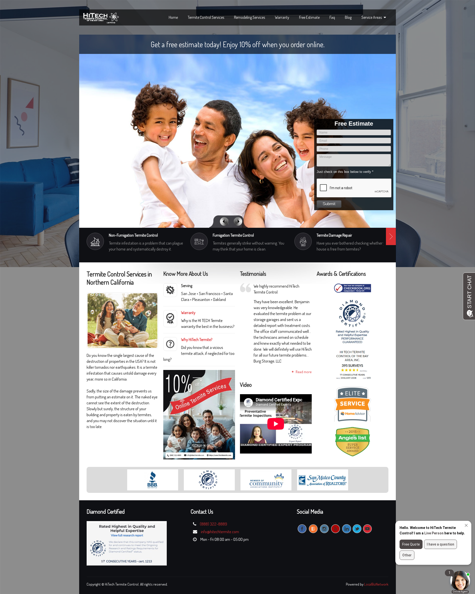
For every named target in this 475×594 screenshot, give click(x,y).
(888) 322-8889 (213, 523)
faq (332, 17)
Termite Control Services (206, 17)
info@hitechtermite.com (220, 531)
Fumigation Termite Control (233, 235)
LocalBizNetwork (376, 584)
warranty (282, 17)
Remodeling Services (249, 17)
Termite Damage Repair (334, 235)
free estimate (309, 17)
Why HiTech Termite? (196, 339)
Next (238, 221)
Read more (304, 371)
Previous (224, 221)
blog (348, 17)
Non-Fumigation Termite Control (133, 235)
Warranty (188, 312)
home (173, 17)
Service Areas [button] (371, 17)
